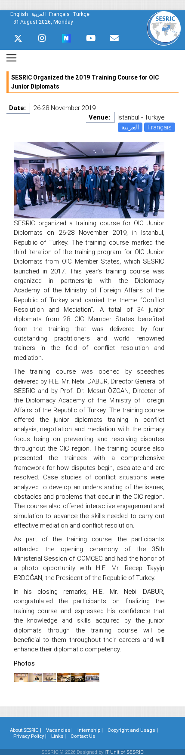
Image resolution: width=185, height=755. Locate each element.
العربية (130, 127)
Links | (58, 736)
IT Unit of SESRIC (124, 752)
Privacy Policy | (29, 736)
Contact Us (83, 736)
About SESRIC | (25, 730)
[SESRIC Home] (164, 28)
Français (160, 127)
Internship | (90, 730)
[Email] (114, 38)
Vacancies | (59, 730)
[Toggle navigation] (11, 58)
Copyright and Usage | (133, 730)
